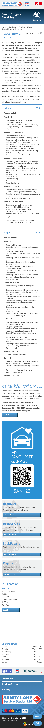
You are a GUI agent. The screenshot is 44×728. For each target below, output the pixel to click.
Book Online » (8, 415)
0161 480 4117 (18, 408)
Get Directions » (9, 610)
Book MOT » (9, 515)
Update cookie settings (10, 720)
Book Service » (10, 535)
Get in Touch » (9, 574)
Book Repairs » (10, 554)
